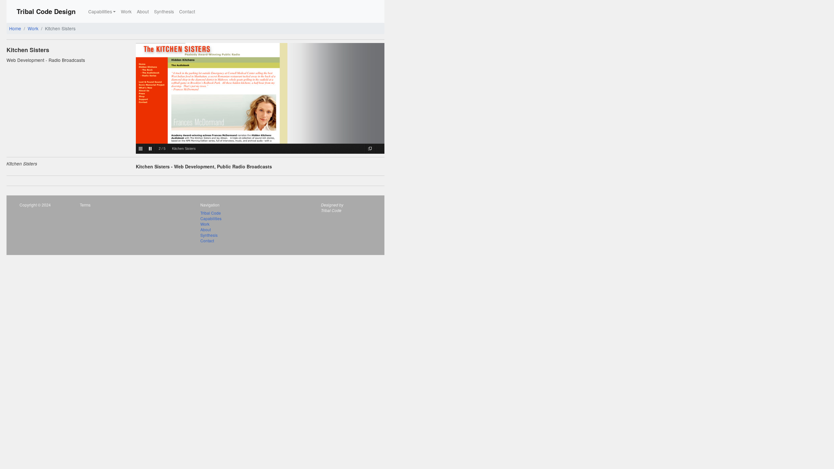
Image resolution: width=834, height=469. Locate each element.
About (143, 11)
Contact (187, 11)
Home (15, 28)
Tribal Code (210, 213)
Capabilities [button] (100, 11)
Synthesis (164, 11)
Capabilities (211, 218)
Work (126, 11)
